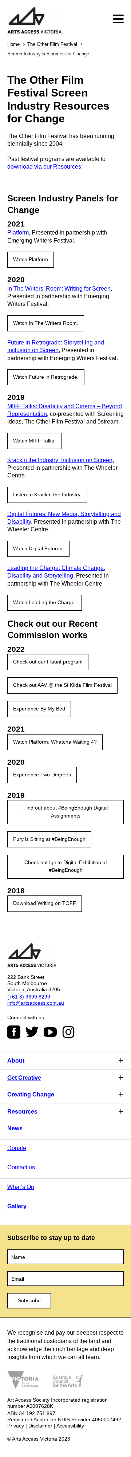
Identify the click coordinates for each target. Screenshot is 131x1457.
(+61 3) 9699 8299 (28, 997)
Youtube (50, 1032)
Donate (16, 1148)
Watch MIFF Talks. (34, 441)
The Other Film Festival (52, 44)
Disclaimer (40, 1426)
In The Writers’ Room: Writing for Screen (59, 289)
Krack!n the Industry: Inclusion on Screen (59, 460)
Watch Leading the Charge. (44, 602)
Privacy (15, 1426)
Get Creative (24, 1078)
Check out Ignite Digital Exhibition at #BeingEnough (65, 866)
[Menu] (119, 19)
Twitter (32, 1032)
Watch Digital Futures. (38, 548)
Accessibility (70, 1426)
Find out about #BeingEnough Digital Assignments (65, 811)
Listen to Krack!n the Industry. (47, 494)
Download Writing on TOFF (44, 903)
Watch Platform (30, 259)
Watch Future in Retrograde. (46, 377)
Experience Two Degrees (42, 774)
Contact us (21, 1167)
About (15, 1061)
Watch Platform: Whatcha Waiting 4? (55, 742)
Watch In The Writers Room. (45, 323)
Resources (22, 1111)
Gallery (17, 1206)
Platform (18, 232)
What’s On (20, 1187)
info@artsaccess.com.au (35, 1003)
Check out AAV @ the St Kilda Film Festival (62, 685)
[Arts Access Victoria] (34, 21)
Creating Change (30, 1094)
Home (13, 44)
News (15, 1128)
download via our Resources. (45, 167)
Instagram (68, 1032)
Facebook (13, 1032)
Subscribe (29, 1300)
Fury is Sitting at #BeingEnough (49, 839)
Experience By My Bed (39, 709)
